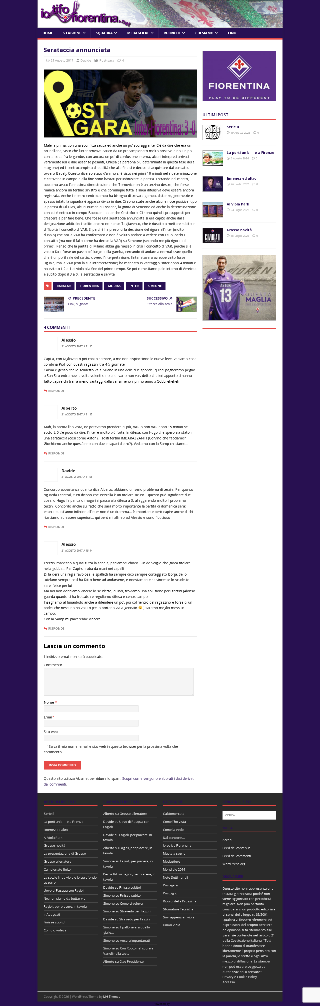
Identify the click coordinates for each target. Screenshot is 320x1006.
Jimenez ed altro (241, 178)
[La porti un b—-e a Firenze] (212, 163)
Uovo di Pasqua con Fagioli (64, 890)
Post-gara (107, 60)
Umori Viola (171, 925)
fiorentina (89, 286)
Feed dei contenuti (236, 848)
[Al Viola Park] (212, 214)
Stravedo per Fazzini (135, 911)
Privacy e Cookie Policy (239, 976)
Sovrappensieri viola (178, 917)
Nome (49, 702)
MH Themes (111, 996)
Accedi (227, 840)
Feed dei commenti (236, 856)
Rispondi (56, 390)
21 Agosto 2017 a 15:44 (77, 550)
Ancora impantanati (135, 940)
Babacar (64, 286)
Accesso (228, 982)
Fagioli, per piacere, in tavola (65, 906)
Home (47, 33)
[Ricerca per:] (249, 815)
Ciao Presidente (132, 961)
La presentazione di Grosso (65, 853)
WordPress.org (233, 864)
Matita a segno (174, 853)
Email (48, 717)
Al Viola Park (238, 204)
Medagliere (138, 33)
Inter (134, 286)
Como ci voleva (55, 930)
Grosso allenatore (58, 861)
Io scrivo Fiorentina (177, 845)
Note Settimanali (175, 877)
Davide (85, 60)
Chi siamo (204, 33)
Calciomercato (173, 813)
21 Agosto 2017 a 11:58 (77, 476)
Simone (109, 861)
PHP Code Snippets (140, 1003)
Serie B (233, 126)
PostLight (170, 893)
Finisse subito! (54, 922)
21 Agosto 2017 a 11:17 (77, 414)
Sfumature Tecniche (178, 909)
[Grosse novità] (212, 240)
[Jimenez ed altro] (212, 188)
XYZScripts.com (182, 1003)
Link (232, 33)
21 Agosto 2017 (62, 60)
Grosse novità (239, 229)
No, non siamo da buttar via (65, 898)
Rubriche (172, 33)
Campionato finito (57, 869)
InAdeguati (52, 914)
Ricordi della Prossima (179, 901)
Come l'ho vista (174, 821)
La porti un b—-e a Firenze (250, 152)
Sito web (51, 731)
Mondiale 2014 (174, 869)
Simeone (155, 286)
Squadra (104, 33)
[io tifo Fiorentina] (160, 25)
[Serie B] (212, 137)
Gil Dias (114, 286)
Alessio (69, 340)
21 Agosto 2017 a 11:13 (77, 346)
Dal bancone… (174, 837)
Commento (53, 664)
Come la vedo (173, 829)
